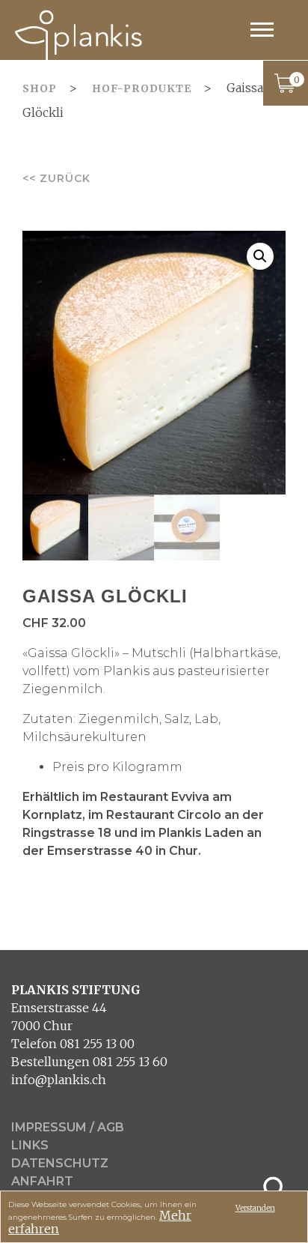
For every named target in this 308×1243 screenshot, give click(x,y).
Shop (39, 88)
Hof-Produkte (141, 88)
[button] (260, 256)
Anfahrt (42, 1181)
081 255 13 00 (97, 1043)
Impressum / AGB (67, 1127)
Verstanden (255, 1208)
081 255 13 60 (130, 1061)
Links (30, 1145)
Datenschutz (59, 1163)
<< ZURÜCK (56, 178)
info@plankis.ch (58, 1079)
